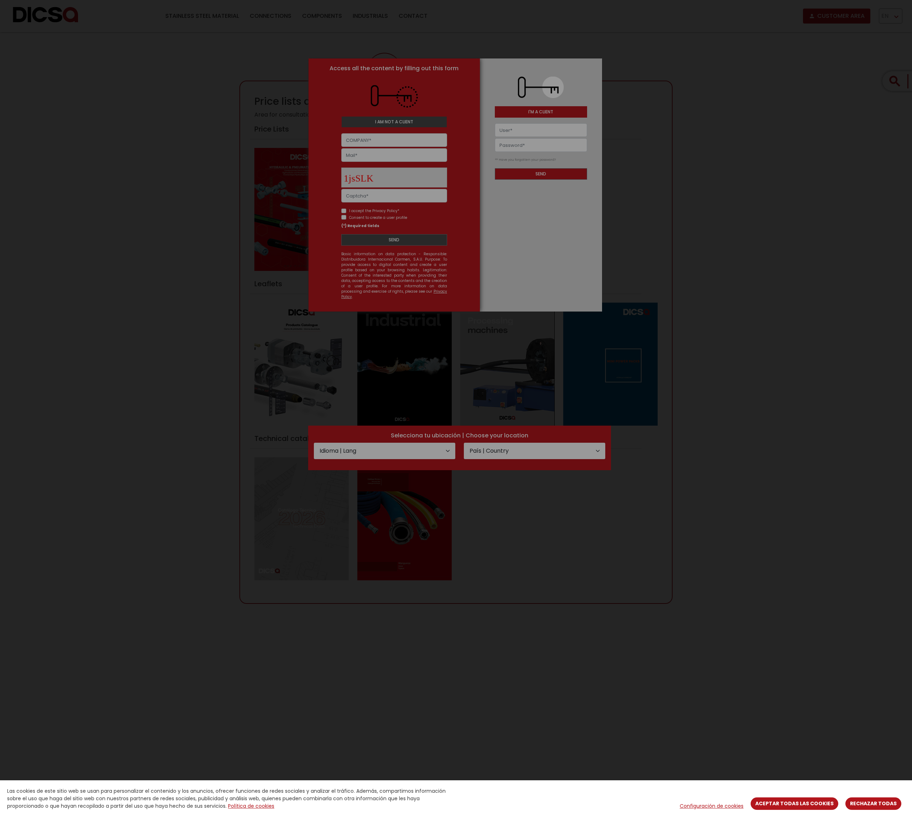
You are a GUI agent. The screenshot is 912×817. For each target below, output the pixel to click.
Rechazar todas (873, 803)
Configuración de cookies (711, 806)
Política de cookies (251, 806)
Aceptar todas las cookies (794, 803)
